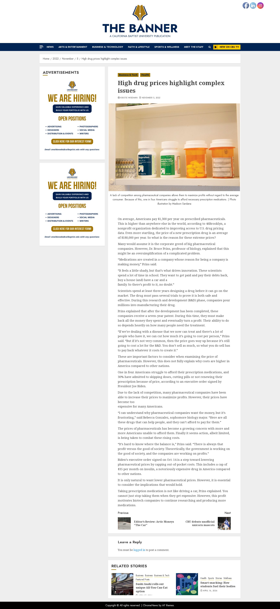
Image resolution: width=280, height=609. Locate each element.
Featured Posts (142, 579)
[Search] (210, 47)
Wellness (227, 578)
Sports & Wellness (166, 47)
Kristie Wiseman (129, 98)
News (50, 47)
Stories (219, 578)
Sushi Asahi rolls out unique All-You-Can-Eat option (152, 587)
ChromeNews (150, 605)
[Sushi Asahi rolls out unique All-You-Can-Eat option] (122, 584)
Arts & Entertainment (72, 47)
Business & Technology (107, 47)
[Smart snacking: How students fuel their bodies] (187, 584)
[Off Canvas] (41, 46)
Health (145, 74)
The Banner (140, 28)
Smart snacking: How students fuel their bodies (217, 584)
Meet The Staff (193, 47)
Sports (211, 578)
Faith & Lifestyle (139, 47)
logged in (139, 550)
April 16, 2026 (210, 591)
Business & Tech (128, 74)
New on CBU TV (229, 47)
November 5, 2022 (151, 98)
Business (139, 575)
